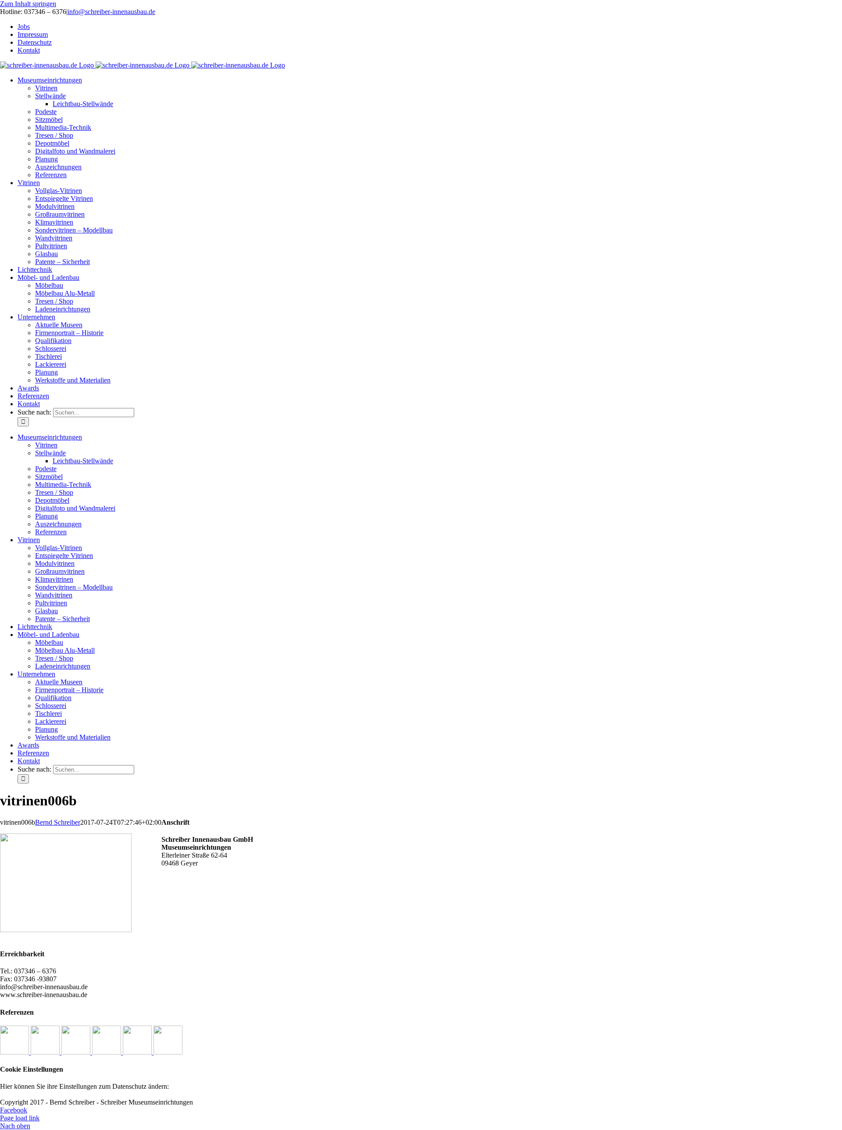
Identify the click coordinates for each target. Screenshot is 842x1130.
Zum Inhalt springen (28, 3)
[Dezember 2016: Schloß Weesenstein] (46, 1052)
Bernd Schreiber (57, 822)
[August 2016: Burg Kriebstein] (167, 1052)
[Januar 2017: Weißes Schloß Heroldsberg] (15, 1052)
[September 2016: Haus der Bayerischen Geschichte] (138, 1052)
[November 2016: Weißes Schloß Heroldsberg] (76, 1052)
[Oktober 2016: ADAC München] (107, 1052)
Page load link (19, 1118)
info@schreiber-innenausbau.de (111, 11)
